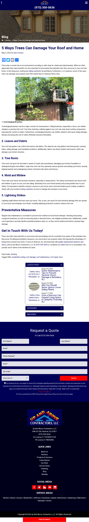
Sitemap (44, 474)
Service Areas (44, 466)
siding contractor (35, 71)
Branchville (28, 498)
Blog (44, 471)
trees (61, 257)
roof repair (54, 257)
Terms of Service (64, 394)
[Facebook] (34, 487)
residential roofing (18, 257)
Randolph (41, 500)
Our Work (44, 463)
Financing (44, 468)
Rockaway (46, 498)
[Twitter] (39, 487)
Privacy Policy (52, 394)
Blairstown (81, 498)
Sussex (19, 498)
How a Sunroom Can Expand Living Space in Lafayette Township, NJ (52, 298)
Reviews (44, 454)
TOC (49, 392)
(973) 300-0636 (45, 8)
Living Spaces (44, 460)
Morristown (62, 498)
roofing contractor (26, 189)
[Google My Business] (55, 487)
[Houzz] (44, 487)
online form (64, 244)
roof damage (31, 257)
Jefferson (37, 498)
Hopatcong (72, 498)
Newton (6, 498)
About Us (44, 451)
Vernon (48, 500)
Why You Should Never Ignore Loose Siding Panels (51, 287)
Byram (12, 498)
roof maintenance (42, 257)
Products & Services (44, 457)
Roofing (8, 40)
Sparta (53, 498)
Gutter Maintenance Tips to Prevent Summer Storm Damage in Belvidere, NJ (51, 275)
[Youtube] (50, 487)
